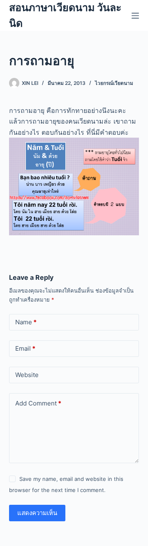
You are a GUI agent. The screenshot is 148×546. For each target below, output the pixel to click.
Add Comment (38, 403)
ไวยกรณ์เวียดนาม (114, 83)
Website (27, 375)
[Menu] (135, 15)
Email (25, 348)
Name (26, 322)
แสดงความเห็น (37, 513)
